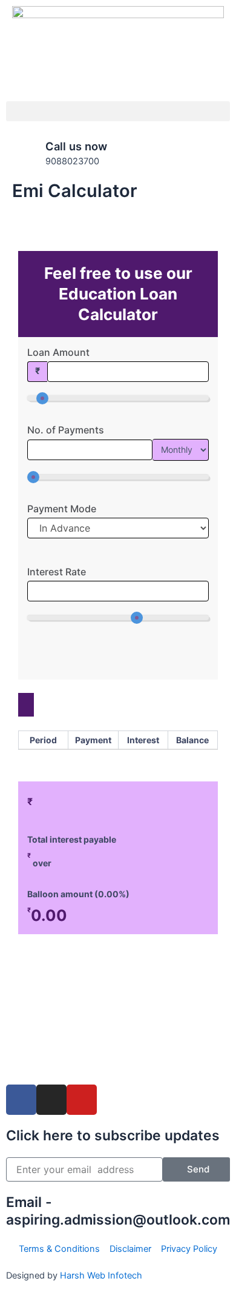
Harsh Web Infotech (101, 1275)
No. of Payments (65, 430)
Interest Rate (56, 572)
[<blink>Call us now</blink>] (21, 154)
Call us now (76, 146)
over (39, 863)
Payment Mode (61, 509)
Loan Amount (58, 352)
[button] (118, 111)
